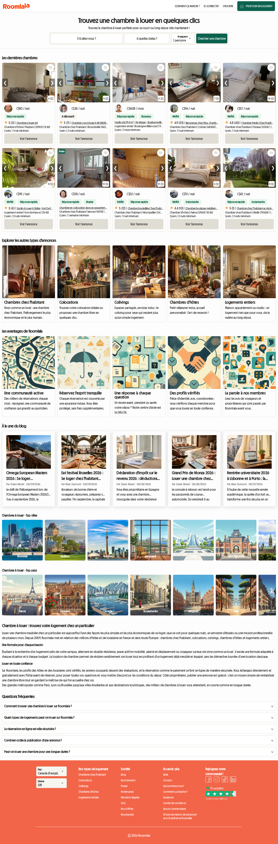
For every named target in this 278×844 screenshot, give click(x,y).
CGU (123, 803)
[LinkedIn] (233, 780)
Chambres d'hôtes (184, 302)
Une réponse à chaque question (133, 395)
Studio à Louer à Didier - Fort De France (37, 208)
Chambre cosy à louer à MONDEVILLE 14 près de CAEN (98, 123)
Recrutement (128, 780)
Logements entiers (240, 302)
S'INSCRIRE (228, 6)
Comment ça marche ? (175, 791)
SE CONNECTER (211, 6)
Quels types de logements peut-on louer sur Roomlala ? (39, 717)
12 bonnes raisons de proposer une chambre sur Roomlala (180, 816)
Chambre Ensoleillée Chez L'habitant (147, 208)
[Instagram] (217, 780)
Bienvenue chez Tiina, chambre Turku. (205, 123)
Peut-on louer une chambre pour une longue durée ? (37, 751)
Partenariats (127, 791)
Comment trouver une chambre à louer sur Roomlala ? (38, 706)
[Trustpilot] (221, 798)
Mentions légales (130, 797)
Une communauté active (24, 393)
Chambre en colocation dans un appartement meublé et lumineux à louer (98, 207)
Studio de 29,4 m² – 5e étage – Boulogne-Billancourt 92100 (146, 122)
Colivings (122, 302)
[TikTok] (225, 780)
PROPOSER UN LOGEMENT (259, 6)
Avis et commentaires (174, 808)
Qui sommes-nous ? (173, 786)
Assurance (168, 797)
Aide (165, 774)
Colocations (68, 302)
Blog (123, 774)
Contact (167, 780)
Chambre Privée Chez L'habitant (258, 123)
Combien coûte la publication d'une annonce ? (33, 740)
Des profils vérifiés (185, 393)
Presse (124, 786)
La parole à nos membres (245, 393)
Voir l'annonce (28, 138)
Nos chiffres (127, 808)
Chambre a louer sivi (27, 123)
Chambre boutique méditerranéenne (205, 208)
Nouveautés (127, 814)
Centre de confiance (174, 803)
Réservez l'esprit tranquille (80, 393)
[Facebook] (209, 780)
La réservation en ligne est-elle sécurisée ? (30, 728)
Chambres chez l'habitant (24, 302)
